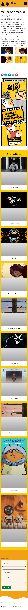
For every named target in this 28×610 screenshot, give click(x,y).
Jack (14, 544)
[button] (25, 3)
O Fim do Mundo (14, 187)
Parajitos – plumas (14, 433)
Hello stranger (14, 363)
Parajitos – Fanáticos (14, 328)
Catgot (14, 259)
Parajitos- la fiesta (14, 224)
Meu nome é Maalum (14, 294)
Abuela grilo (14, 490)
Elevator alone (14, 398)
